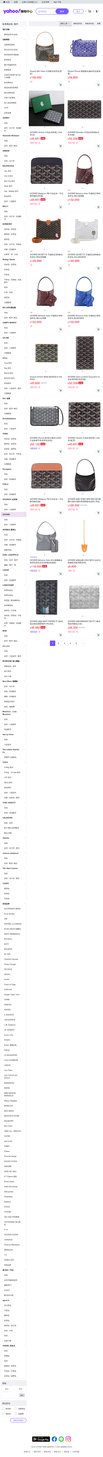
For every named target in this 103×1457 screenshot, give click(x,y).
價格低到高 (77, 23)
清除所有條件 (18, 1420)
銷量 (99, 23)
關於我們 (37, 1451)
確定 (22, 1395)
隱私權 (66, 1451)
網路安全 (57, 1451)
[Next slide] (62, 47)
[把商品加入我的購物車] (60, 85)
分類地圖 (75, 1451)
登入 (78, 11)
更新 (70, 1446)
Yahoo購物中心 (17, 11)
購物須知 (47, 1451)
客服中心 (27, 1451)
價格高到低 (89, 23)
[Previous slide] (30, 47)
